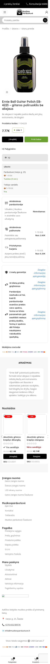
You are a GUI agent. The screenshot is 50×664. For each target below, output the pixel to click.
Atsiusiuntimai (11, 574)
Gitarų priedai (27, 28)
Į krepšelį (13, 139)
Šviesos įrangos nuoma (15, 485)
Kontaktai (9, 510)
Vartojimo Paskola (13, 554)
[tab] (25, 363)
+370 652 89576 (13, 624)
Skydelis (8, 565)
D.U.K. (7, 549)
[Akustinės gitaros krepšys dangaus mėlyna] (37, 424)
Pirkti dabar (36, 139)
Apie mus (9, 506)
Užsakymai (9, 569)
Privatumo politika (13, 540)
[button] (13, 456)
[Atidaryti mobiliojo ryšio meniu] (5, 12)
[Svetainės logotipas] (25, 11)
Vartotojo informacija (14, 583)
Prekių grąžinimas (12, 535)
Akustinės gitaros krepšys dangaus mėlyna (35, 440)
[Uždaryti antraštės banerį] (46, 4)
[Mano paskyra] (46, 12)
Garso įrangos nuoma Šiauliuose (19, 494)
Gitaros (15, 28)
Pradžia (5, 28)
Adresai (8, 579)
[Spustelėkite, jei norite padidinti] (7, 92)
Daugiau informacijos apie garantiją (39, 272)
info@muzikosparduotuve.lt (17, 630)
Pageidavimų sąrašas (14, 588)
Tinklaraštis (10, 515)
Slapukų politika (11, 544)
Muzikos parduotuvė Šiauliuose (18, 520)
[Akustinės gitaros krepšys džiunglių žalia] (13, 424)
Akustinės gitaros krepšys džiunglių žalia (12, 440)
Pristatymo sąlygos (13, 531)
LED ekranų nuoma (13, 490)
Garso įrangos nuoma (14, 481)
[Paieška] (45, 20)
